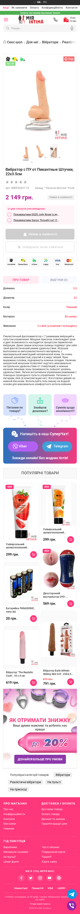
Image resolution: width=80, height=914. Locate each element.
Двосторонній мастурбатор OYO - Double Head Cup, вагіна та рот (57, 595)
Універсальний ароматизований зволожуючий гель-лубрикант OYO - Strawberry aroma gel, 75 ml (20, 546)
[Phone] (56, 20)
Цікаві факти (11, 861)
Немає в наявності (43, 234)
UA (39, 2)
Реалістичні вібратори (25, 782)
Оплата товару (50, 814)
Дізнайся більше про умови (40, 759)
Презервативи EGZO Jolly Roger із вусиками (36, 214)
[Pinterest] (58, 878)
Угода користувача (40, 903)
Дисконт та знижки (53, 819)
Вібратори (50, 42)
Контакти (71, 8)
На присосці (18, 789)
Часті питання (50, 847)
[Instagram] (40, 878)
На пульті (54, 782)
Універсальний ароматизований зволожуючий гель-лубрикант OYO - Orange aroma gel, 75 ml (57, 531)
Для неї (32, 42)
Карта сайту (49, 861)
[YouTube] (49, 878)
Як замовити (19, 8)
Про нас (8, 809)
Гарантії (46, 856)
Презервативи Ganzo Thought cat (36, 220)
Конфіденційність (52, 8)
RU (45, 2)
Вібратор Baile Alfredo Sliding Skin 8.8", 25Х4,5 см (57, 672)
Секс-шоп (14, 42)
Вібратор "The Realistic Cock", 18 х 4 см (19, 674)
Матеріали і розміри (15, 851)
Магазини (9, 823)
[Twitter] (30, 878)
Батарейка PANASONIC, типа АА (20, 610)
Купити (33, 554)
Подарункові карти (53, 851)
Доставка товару (52, 809)
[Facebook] (21, 878)
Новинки (8, 828)
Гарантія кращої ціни (54, 823)
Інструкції (9, 856)
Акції (6, 8)
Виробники (10, 847)
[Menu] (6, 19)
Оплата (34, 8)
